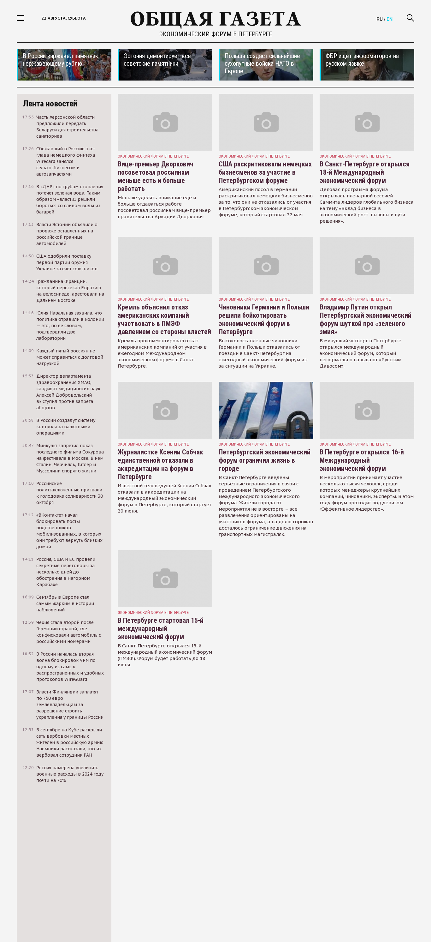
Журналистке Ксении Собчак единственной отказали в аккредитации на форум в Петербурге (160, 464)
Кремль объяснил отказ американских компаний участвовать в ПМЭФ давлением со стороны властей (164, 319)
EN (390, 19)
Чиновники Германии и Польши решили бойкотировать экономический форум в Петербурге (264, 319)
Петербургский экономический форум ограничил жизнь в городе (264, 460)
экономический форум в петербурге (153, 156)
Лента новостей (50, 103)
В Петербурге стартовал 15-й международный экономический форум (161, 628)
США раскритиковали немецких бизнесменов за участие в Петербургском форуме (265, 172)
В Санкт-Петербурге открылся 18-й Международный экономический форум (365, 172)
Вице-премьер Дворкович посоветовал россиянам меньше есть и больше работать (155, 176)
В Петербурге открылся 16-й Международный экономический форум (362, 460)
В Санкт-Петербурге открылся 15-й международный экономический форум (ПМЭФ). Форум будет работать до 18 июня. (165, 655)
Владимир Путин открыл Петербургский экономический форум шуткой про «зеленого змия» (365, 319)
